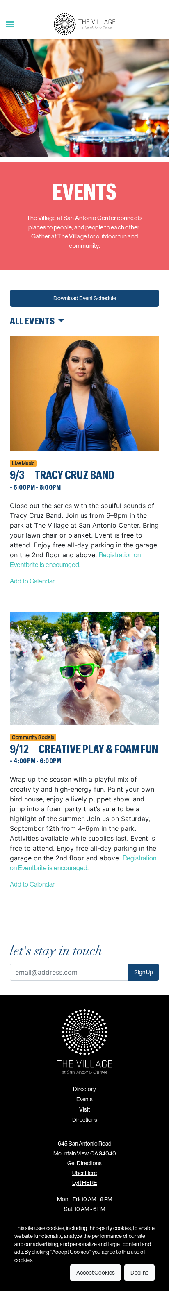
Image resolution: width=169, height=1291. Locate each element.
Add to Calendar (32, 581)
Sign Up (143, 972)
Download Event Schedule (84, 298)
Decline (139, 1272)
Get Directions (84, 1163)
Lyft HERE (84, 1183)
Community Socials (33, 737)
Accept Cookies (95, 1272)
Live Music (23, 463)
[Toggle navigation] (10, 24)
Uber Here (84, 1173)
